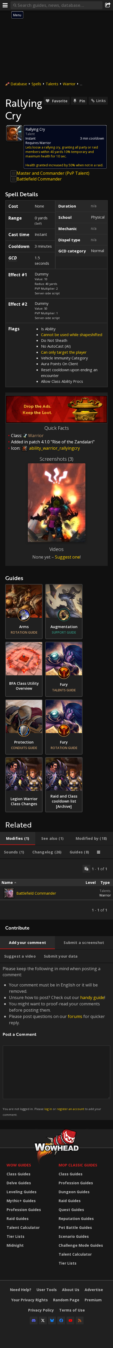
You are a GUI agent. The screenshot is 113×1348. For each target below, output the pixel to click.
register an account (70, 1109)
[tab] (17, 838)
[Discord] (34, 1320)
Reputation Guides (76, 1218)
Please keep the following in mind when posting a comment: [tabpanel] (54, 1041)
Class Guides (18, 1173)
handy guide (92, 997)
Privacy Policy (41, 1310)
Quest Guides (71, 1209)
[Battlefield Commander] (9, 893)
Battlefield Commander (39, 179)
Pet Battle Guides (75, 1227)
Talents (52, 83)
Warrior (69, 83)
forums (75, 1016)
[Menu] (5, 5)
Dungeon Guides (74, 1191)
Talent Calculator (23, 1227)
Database (19, 83)
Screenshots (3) (56, 459)
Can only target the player (64, 352)
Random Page (66, 1299)
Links (101, 100)
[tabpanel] (56, 889)
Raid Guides (18, 1218)
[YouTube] (70, 1320)
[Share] (107, 5)
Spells (36, 83)
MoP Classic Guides (78, 1165)
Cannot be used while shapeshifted (71, 334)
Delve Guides (19, 1182)
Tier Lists (15, 1236)
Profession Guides (24, 1209)
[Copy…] (86, 869)
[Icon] (14, 133)
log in (48, 1109)
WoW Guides (19, 1165)
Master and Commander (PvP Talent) (53, 173)
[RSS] (80, 1320)
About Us (70, 1289)
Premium (93, 1299)
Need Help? (20, 1289)
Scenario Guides (74, 1236)
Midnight (15, 1245)
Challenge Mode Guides (81, 1245)
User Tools (47, 1289)
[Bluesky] (52, 1320)
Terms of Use (72, 1310)
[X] (43, 1320)
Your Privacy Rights (29, 1299)
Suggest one (67, 557)
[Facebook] (61, 1320)
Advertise (94, 1289)
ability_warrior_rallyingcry (54, 448)
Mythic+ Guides (21, 1200)
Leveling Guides (22, 1191)
